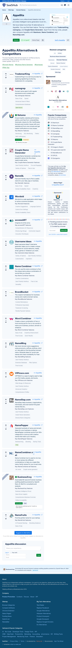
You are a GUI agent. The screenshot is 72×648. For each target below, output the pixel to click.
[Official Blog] (43, 40)
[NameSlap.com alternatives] (11, 400)
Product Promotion (8, 597)
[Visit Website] (41, 73)
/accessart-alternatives (11, 218)
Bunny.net (39, 641)
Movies (52, 63)
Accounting (36, 634)
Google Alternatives (43, 611)
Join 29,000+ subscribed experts (58, 234)
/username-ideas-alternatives (13, 239)
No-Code (8, 631)
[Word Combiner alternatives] (11, 319)
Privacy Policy (14, 641)
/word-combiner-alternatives (13, 316)
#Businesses (39, 64)
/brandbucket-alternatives (12, 290)
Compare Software (8, 608)
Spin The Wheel (58, 641)
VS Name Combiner (57, 125)
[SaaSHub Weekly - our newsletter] (61, 5)
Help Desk (10, 634)
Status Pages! (6, 613)
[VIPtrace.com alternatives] (11, 374)
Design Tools (29, 631)
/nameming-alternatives (11, 341)
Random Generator (55, 69)
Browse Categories (8, 605)
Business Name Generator (58, 56)
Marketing (27, 634)
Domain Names (62, 60)
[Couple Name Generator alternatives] (11, 151)
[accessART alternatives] (11, 221)
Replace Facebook (43, 608)
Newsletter (5, 622)
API (37, 597)
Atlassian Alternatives (44, 613)
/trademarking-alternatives (12, 72)
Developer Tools (18, 631)
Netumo (57, 200)
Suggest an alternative (23, 533)
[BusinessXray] (11, 478)
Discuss (26, 597)
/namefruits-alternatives (11, 513)
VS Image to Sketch (56, 147)
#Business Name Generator (24, 64)
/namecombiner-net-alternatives (14, 450)
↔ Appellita (36, 73)
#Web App (5, 67)
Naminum (37, 32)
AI (3, 631)
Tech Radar (40, 605)
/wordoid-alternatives (11, 194)
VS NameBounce (56, 153)
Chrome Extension (8, 611)
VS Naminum (54, 123)
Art (55, 53)
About (32, 597)
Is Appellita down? (58, 185)
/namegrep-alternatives (11, 86)
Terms (22, 641)
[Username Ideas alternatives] (11, 242)
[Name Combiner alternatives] (11, 267)
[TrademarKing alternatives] (11, 75)
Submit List (5, 619)
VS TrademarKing (56, 136)
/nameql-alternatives (10, 174)
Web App (58, 72)
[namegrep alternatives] (11, 89)
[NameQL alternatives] (11, 176)
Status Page (35, 40)
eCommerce (45, 634)
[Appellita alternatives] (6, 18)
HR (52, 634)
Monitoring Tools (22, 636)
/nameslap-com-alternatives (13, 397)
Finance (32, 636)
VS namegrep (55, 134)
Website (16, 40)
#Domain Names (7, 64)
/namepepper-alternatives (12, 423)
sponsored (35, 570)
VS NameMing (55, 131)
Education (39, 636)
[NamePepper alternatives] (11, 426)
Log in (7, 552)
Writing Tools (58, 634)
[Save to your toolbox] (6, 24)
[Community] (65, 5)
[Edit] (68, 40)
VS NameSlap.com (56, 128)
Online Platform (64, 66)
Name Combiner (48, 32)
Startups (24, 1)
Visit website (19, 503)
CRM (3, 634)
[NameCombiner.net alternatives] (11, 453)
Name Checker (61, 63)
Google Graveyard (43, 619)
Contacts (19, 597)
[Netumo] (11, 116)
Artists (60, 53)
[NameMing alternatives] (11, 344)
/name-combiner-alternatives (13, 264)
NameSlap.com (18, 35)
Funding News (7, 616)
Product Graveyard (43, 616)
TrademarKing (62, 27)
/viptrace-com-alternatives (12, 371)
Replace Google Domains (45, 622)
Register (63, 1)
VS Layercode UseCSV (58, 150)
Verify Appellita (60, 40)
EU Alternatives (56, 171)
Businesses (51, 60)
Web (64, 69)
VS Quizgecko (55, 158)
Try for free (18, 139)
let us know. (62, 175)
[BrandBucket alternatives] (11, 293)
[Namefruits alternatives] (11, 516)
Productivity (19, 634)
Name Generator (53, 66)
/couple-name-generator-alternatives (16, 148)
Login (68, 1)
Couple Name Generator (34, 30)
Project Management (9, 636)
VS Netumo (54, 139)
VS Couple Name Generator (55, 143)
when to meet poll (15, 644)
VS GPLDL (53, 155)
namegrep (17, 30)
